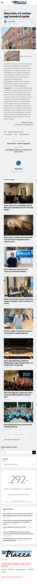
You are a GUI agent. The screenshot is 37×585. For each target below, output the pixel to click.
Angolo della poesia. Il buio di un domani (14, 527)
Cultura (7, 357)
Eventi (7, 233)
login (9, 439)
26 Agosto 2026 (8, 212)
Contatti (3, 572)
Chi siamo (4, 569)
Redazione (12, 21)
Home (5, 10)
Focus (6, 265)
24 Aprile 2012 (20, 21)
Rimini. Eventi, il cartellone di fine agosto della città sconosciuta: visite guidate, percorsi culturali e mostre (18, 239)
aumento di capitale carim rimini (15, 131)
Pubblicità (30, 569)
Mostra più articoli (18, 434)
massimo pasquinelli (24, 134)
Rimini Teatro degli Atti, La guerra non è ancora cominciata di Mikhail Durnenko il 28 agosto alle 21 (18, 395)
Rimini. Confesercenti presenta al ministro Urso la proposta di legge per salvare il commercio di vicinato (18, 301)
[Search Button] (34, 452)
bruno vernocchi (8, 134)
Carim (15, 134)
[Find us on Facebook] (1, 580)
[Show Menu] (2, 2)
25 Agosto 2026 (8, 305)
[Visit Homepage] (20, 2)
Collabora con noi (21, 569)
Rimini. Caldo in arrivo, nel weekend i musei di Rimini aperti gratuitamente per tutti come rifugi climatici (18, 208)
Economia (10, 10)
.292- (6, 559)
